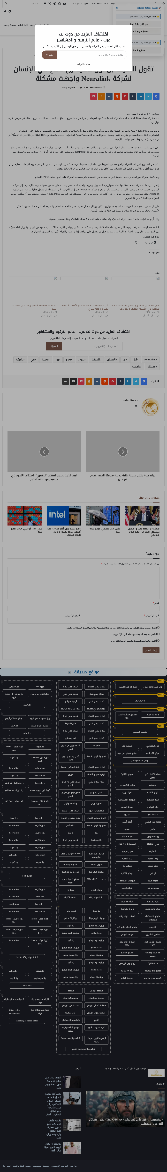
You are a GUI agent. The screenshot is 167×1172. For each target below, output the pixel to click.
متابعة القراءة (83, 64)
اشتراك (49, 55)
